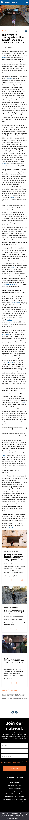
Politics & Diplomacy (17, 580)
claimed (9, 320)
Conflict (6, 628)
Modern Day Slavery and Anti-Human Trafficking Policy (14, 799)
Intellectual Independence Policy (14, 791)
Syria (24, 690)
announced (5, 334)
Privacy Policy (11, 785)
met (23, 402)
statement (10, 362)
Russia (14, 683)
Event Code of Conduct (11, 802)
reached (4, 164)
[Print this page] (25, 31)
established (8, 78)
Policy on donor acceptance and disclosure (14, 796)
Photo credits (20, 802)
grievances (13, 267)
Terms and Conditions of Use (12, 762)
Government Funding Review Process (14, 793)
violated (12, 197)
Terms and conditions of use (14, 788)
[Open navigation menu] (27, 2)
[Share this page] (16, 712)
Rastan (4, 455)
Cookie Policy (18, 785)
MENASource (5, 31)
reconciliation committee (9, 284)
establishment (16, 303)
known (4, 58)
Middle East (7, 580)
